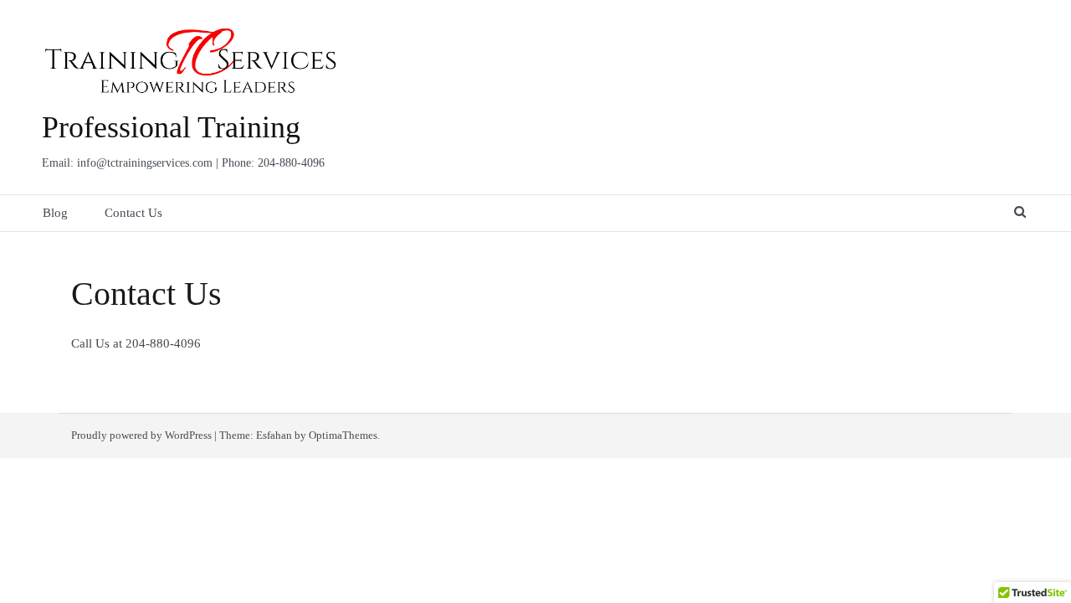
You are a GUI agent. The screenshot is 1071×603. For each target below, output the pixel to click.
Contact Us (133, 212)
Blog (55, 212)
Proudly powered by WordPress (141, 435)
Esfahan (274, 435)
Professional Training (171, 127)
